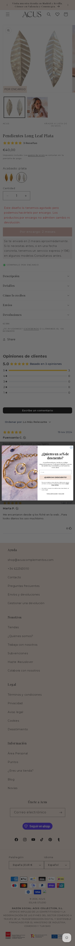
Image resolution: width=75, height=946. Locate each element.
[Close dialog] (71, 447)
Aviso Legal (61, 493)
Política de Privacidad (52, 493)
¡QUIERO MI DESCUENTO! (55, 477)
